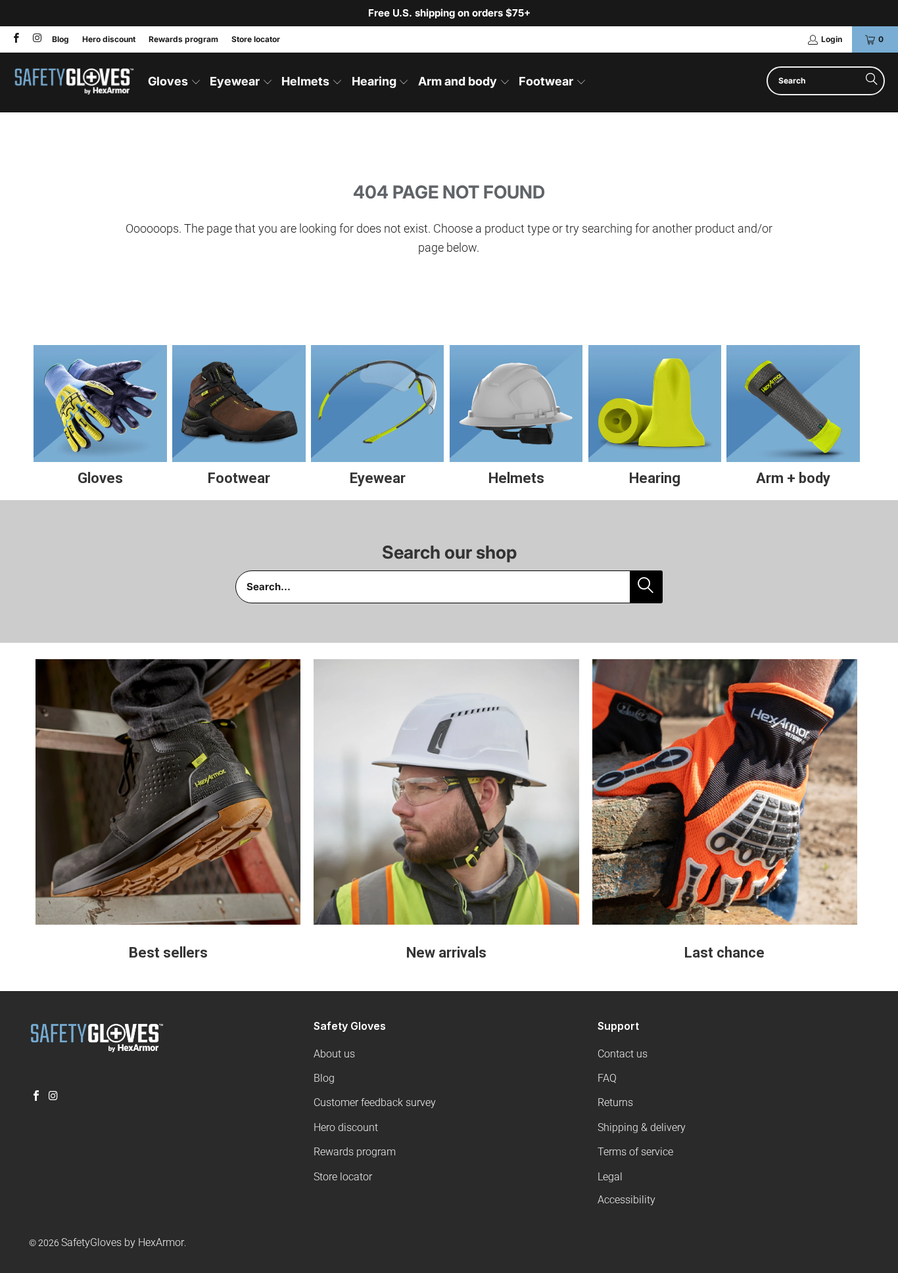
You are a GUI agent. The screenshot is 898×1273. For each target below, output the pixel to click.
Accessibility (626, 1199)
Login (831, 39)
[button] (174, 82)
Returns (615, 1102)
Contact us (623, 1054)
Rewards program (183, 39)
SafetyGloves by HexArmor (122, 1242)
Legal (610, 1176)
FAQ (607, 1078)
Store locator (255, 39)
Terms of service (635, 1152)
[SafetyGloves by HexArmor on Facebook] (15, 39)
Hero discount (108, 39)
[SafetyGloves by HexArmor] (74, 82)
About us (334, 1054)
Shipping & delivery (642, 1127)
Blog (60, 39)
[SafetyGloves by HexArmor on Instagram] (35, 39)
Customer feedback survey (375, 1102)
